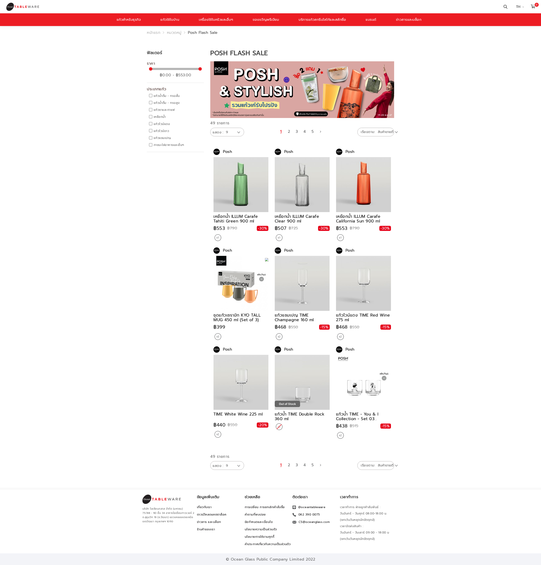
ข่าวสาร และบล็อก (209, 522)
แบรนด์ (371, 19)
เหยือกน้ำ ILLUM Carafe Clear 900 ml (297, 218)
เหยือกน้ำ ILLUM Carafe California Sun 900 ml (358, 218)
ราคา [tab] (151, 64)
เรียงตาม (367, 131)
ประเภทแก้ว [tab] (156, 89)
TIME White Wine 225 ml (238, 414)
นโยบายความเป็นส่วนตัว (261, 529)
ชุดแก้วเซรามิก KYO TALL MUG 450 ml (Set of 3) (237, 317)
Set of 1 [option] (217, 237)
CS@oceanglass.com (314, 522)
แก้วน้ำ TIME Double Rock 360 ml (300, 416)
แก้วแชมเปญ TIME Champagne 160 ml (294, 317)
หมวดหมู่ (174, 32)
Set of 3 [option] (217, 336)
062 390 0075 (309, 514)
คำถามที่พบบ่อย (255, 514)
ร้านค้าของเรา (206, 529)
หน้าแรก (153, 32)
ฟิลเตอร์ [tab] (154, 52)
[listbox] (217, 238)
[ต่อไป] (320, 131)
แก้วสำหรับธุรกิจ (129, 19)
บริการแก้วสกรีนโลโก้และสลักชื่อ (322, 19)
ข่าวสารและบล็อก (409, 19)
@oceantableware (312, 507)
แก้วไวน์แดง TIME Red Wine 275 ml (363, 317)
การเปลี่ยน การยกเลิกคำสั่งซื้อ (265, 507)
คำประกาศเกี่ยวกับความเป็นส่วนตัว (268, 544)
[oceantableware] (181, 7)
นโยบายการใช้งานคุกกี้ (260, 537)
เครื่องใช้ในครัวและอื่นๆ (216, 19)
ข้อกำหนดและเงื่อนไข (259, 522)
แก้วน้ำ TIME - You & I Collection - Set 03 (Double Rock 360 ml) (358, 418)
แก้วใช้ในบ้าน (169, 19)
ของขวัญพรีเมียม (266, 19)
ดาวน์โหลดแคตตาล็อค (212, 514)
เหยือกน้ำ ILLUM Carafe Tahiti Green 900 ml (235, 218)
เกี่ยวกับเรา (204, 507)
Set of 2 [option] (279, 336)
